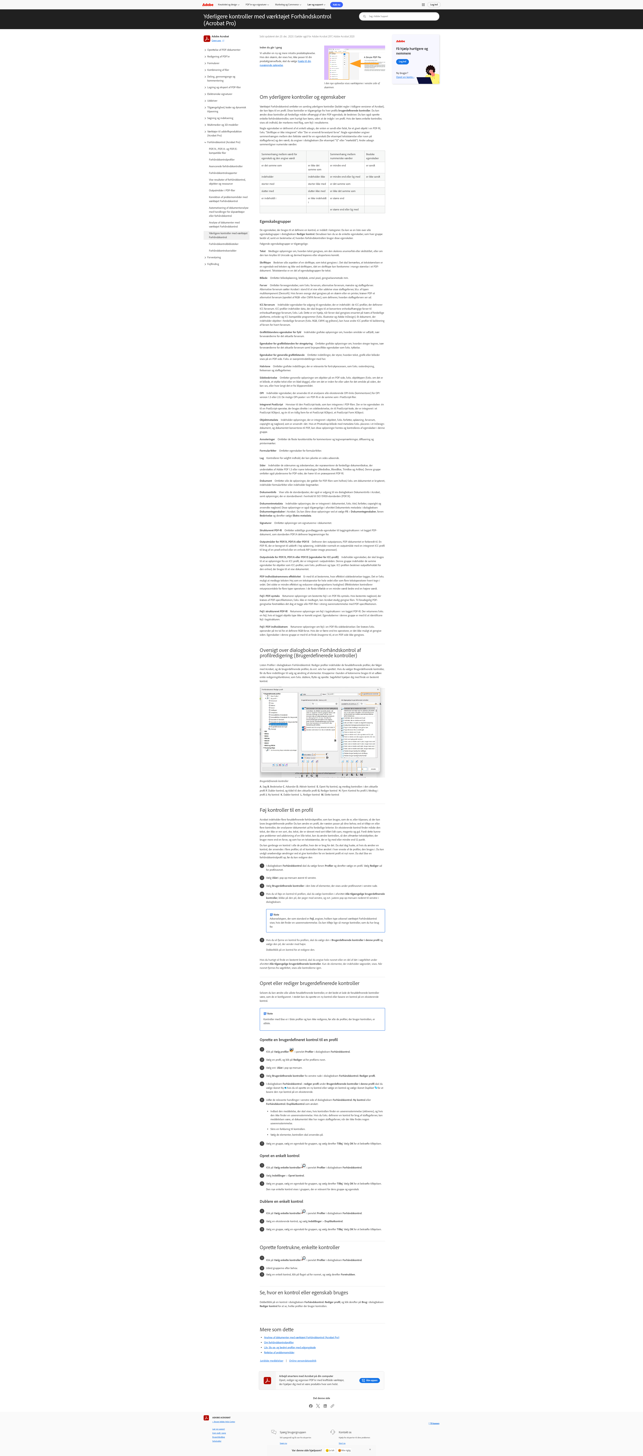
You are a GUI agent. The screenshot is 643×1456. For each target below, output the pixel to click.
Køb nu (336, 4)
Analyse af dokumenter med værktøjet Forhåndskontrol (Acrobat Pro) (301, 1337)
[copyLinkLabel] (332, 1407)
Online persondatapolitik (302, 1360)
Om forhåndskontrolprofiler (279, 1342)
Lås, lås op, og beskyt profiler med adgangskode (290, 1347)
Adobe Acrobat (220, 36)
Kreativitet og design (227, 4)
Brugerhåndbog (218, 1437)
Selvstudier (216, 1441)
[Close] (370, 1449)
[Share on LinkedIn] (325, 1407)
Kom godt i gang (219, 1433)
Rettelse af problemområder (279, 1352)
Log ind (434, 4)
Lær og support (315, 4)
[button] (423, 4)
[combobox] (399, 16)
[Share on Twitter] (318, 1407)
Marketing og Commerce (287, 4)
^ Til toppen (433, 1423)
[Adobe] (208, 4)
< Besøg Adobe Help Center (223, 1422)
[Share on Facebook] (311, 1407)
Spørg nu (283, 1443)
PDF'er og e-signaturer (256, 4)
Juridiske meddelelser (271, 1360)
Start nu (342, 1443)
